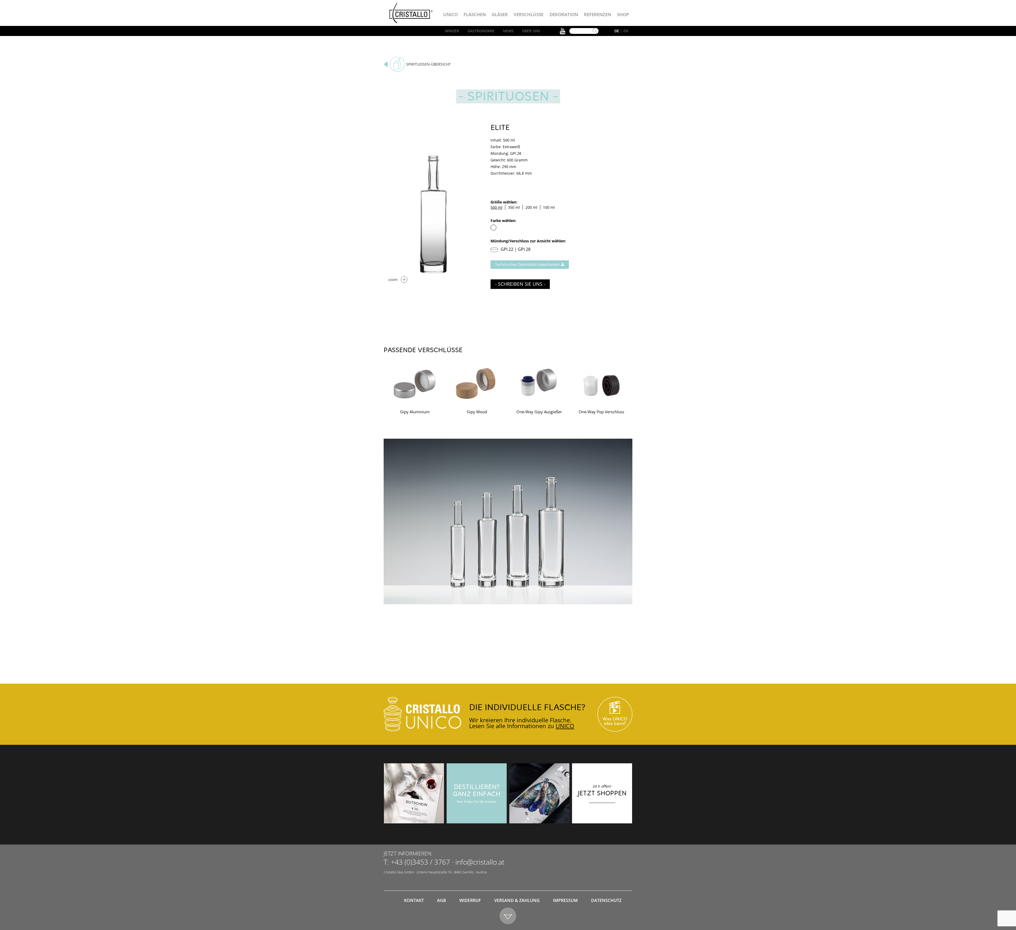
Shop (623, 14)
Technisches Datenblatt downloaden (528, 264)
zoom (393, 279)
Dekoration (564, 14)
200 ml (531, 207)
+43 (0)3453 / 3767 (420, 862)
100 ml (549, 207)
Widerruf (470, 900)
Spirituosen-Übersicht (428, 64)
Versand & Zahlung (517, 900)
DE (616, 30)
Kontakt (414, 900)
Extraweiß (493, 227)
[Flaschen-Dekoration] (539, 793)
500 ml (496, 207)
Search (594, 31)
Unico (450, 14)
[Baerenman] (414, 793)
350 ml (514, 207)
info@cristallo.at (480, 862)
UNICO (565, 726)
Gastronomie (481, 30)
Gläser (500, 14)
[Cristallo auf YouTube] (614, 714)
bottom (508, 916)
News (508, 30)
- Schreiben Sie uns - (520, 284)
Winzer (452, 30)
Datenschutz (606, 900)
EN (625, 30)
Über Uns (531, 30)
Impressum (565, 900)
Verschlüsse (528, 14)
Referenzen (597, 14)
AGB (441, 900)
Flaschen (475, 14)
